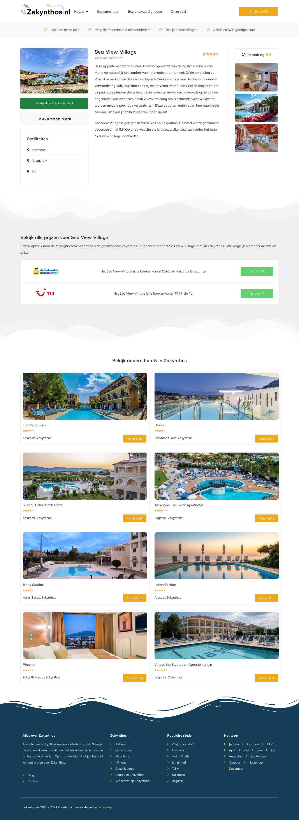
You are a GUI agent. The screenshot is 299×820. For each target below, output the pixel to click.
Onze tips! (178, 11)
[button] (257, 271)
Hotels (79, 11)
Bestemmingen (108, 11)
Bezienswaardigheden (145, 11)
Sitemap (106, 807)
